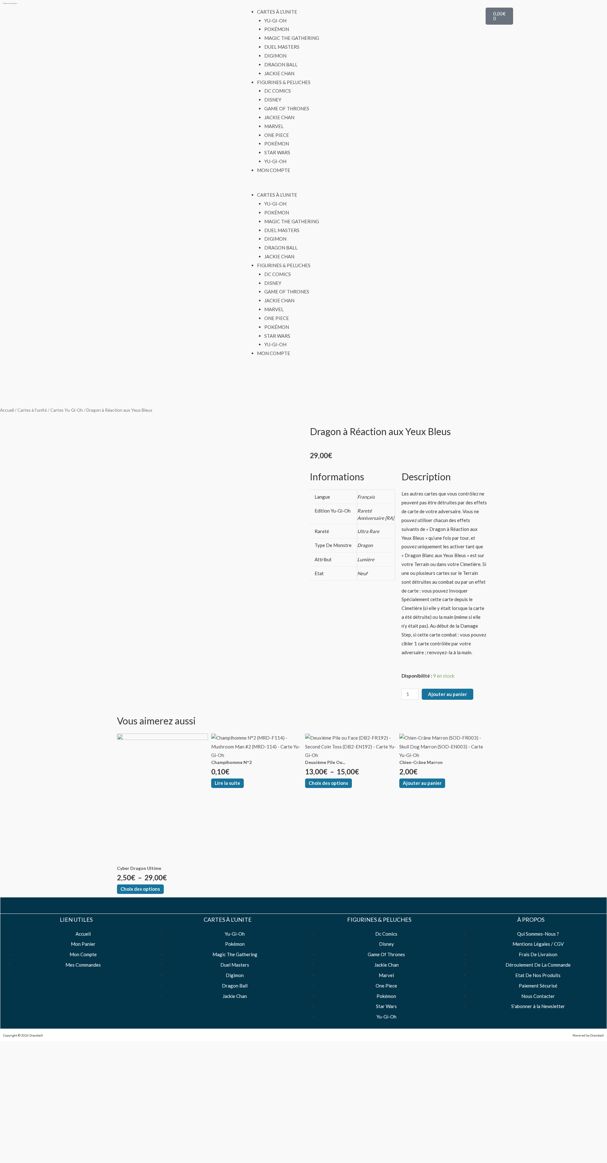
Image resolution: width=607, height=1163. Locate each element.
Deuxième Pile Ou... (325, 762)
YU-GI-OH (275, 20)
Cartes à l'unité (32, 410)
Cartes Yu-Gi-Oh (66, 410)
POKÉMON (276, 29)
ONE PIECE (276, 135)
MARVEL (274, 126)
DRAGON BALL (280, 64)
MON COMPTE (273, 170)
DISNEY (272, 99)
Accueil (7, 410)
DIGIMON (275, 55)
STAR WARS (277, 152)
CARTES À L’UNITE (277, 12)
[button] (303, 186)
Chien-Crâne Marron (421, 762)
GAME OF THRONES (286, 108)
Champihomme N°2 (231, 762)
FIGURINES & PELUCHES (283, 82)
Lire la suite (227, 783)
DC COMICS (277, 91)
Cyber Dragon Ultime (139, 868)
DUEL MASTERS (281, 47)
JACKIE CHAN (279, 73)
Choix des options (140, 889)
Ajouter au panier (447, 694)
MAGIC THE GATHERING (291, 38)
